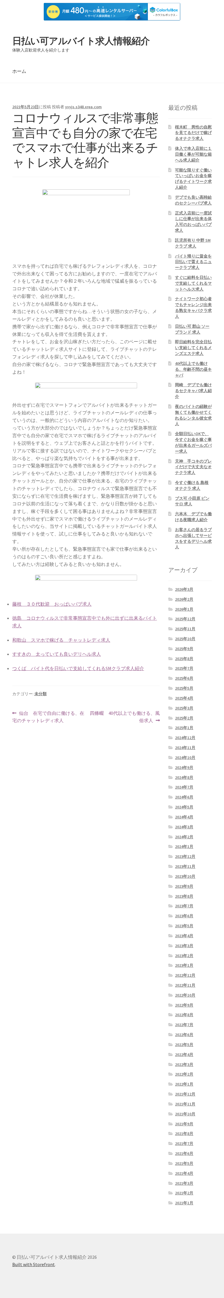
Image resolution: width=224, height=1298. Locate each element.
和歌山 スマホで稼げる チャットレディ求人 (61, 640)
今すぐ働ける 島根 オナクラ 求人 (192, 485)
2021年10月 (185, 1114)
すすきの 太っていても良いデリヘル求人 (56, 654)
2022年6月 (184, 1034)
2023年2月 (184, 955)
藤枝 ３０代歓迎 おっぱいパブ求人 (52, 604)
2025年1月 (184, 727)
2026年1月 (184, 609)
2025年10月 (185, 638)
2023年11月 (185, 866)
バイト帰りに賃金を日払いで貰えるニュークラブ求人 (193, 261)
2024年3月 (184, 827)
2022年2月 (184, 1074)
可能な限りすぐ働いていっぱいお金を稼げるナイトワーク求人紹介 (193, 178)
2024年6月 (184, 797)
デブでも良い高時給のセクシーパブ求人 (193, 200)
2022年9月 (184, 1005)
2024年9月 (184, 767)
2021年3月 (184, 1183)
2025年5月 (184, 688)
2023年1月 (184, 965)
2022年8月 (184, 1014)
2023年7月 (184, 906)
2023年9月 (184, 886)
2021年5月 (184, 1163)
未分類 (40, 693)
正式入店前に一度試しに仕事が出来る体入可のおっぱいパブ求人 (193, 221)
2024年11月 (185, 747)
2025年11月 (185, 628)
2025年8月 (184, 658)
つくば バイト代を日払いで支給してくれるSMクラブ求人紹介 (78, 668)
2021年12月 (185, 1094)
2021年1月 (184, 1203)
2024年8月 (184, 777)
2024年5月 (184, 807)
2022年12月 (185, 975)
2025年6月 (184, 678)
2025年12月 (185, 618)
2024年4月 (184, 817)
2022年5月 (184, 1044)
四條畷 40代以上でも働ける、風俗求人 (125, 717)
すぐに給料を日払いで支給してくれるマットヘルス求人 (193, 283)
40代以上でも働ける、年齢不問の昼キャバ (193, 369)
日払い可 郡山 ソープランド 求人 (192, 329)
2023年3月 (184, 945)
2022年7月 (184, 1024)
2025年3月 (184, 708)
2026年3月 (184, 589)
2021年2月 (184, 1193)
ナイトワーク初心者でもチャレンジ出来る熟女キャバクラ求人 (193, 307)
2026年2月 (184, 599)
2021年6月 (184, 1153)
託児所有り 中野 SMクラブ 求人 (193, 243)
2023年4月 (184, 935)
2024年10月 (185, 757)
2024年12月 (185, 737)
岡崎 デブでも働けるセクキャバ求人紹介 (193, 390)
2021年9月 (184, 1124)
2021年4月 (184, 1173)
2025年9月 (184, 648)
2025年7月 (184, 668)
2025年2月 (184, 718)
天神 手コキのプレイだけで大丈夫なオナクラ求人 (193, 467)
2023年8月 (184, 896)
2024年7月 (184, 787)
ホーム (19, 71)
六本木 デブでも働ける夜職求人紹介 (193, 516)
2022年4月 (184, 1054)
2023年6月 (184, 915)
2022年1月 (184, 1084)
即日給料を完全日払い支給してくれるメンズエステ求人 (193, 347)
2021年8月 (184, 1133)
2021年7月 (184, 1143)
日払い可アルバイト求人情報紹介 (81, 41)
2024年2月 (184, 836)
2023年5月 (184, 925)
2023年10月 (185, 876)
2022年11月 (185, 985)
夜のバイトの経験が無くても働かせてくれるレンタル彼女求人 (193, 415)
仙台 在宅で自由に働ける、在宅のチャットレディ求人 (48, 717)
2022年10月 (185, 995)
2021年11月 (185, 1104)
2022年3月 (184, 1064)
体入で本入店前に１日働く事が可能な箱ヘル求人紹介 (193, 154)
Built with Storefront (33, 1264)
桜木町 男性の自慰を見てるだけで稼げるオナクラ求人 (193, 132)
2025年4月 (184, 698)
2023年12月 (185, 856)
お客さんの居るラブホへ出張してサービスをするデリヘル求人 (193, 538)
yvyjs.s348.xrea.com (83, 106)
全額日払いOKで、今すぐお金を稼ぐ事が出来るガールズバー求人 (193, 442)
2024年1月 (184, 846)
